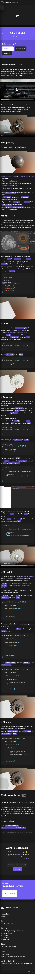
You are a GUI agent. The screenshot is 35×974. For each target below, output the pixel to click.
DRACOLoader (12, 332)
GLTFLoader (21, 330)
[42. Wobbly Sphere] (2, 34)
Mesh (30, 269)
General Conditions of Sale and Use (13, 956)
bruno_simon (7, 933)
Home (3, 917)
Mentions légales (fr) (8, 961)
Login (3, 919)
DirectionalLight (7, 188)
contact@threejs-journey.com (13, 931)
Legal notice (5, 954)
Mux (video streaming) (8, 947)
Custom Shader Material (8, 813)
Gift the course (8, 923)
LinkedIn (6, 937)
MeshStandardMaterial (27, 176)
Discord (5, 935)
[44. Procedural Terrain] (32, 34)
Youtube (6, 940)
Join (2, 921)
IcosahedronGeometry (10, 176)
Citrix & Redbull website (23, 71)
